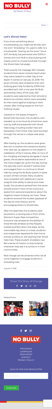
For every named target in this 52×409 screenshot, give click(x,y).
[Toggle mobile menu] (47, 4)
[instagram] (31, 331)
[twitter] (25, 331)
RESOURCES (26, 354)
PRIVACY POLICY (26, 360)
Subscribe (11, 388)
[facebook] (21, 331)
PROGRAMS (26, 348)
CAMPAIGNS (26, 351)
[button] (6, 308)
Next (43, 25)
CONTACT (26, 357)
